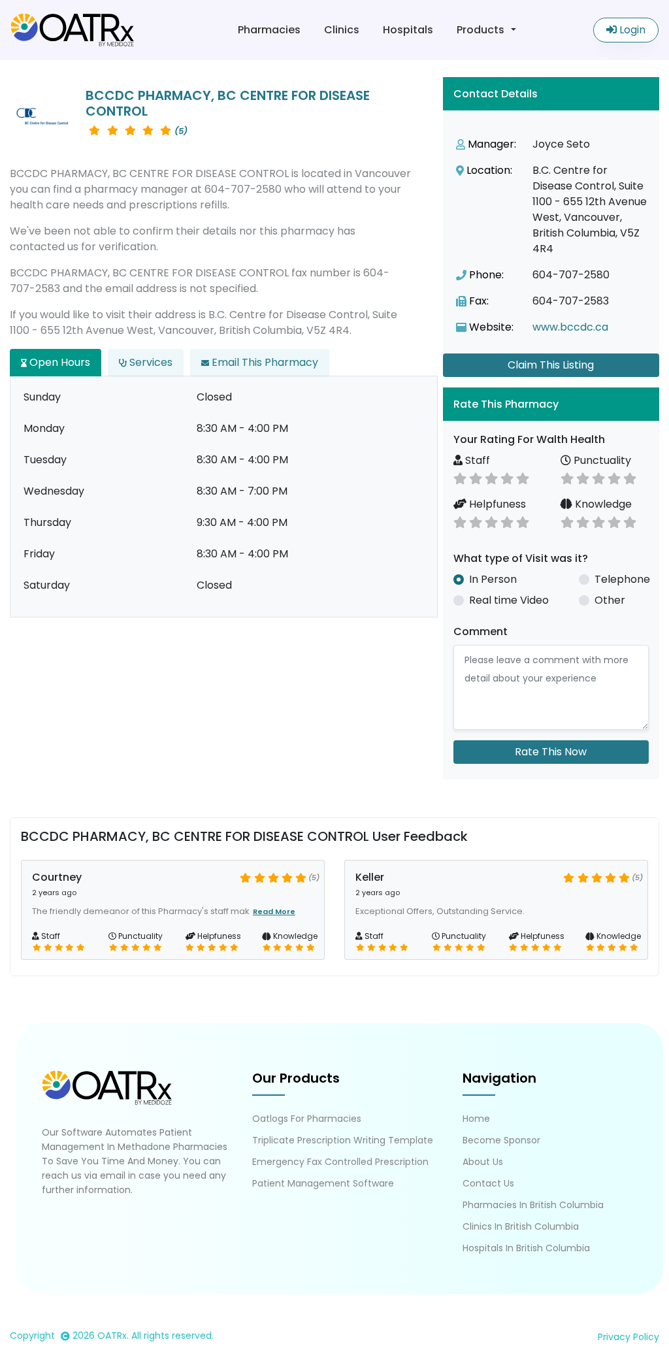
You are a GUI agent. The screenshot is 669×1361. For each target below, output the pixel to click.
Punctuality (601, 460)
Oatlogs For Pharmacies (306, 1118)
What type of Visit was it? (520, 558)
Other (610, 600)
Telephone (622, 579)
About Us (483, 1161)
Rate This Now (551, 751)
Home (476, 1118)
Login (631, 29)
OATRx (112, 1335)
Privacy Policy (628, 1336)
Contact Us (488, 1183)
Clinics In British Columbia (521, 1226)
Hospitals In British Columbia (526, 1247)
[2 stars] (475, 477)
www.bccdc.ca (570, 327)
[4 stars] (507, 477)
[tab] (551, 404)
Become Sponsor (501, 1140)
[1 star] (459, 477)
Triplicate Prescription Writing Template (342, 1140)
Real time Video (509, 600)
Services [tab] (149, 362)
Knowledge (602, 504)
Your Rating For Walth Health (529, 439)
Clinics (341, 29)
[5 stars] (522, 477)
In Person (493, 579)
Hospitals (408, 29)
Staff (476, 460)
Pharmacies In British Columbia (533, 1204)
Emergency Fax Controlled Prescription (340, 1161)
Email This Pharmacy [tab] (263, 362)
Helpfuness (496, 504)
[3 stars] (491, 477)
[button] (551, 404)
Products (480, 29)
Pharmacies (269, 29)
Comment (480, 631)
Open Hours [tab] (58, 362)
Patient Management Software (323, 1183)
